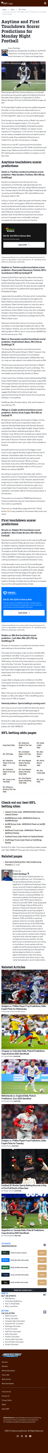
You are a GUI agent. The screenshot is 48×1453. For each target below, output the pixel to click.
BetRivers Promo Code (14, 830)
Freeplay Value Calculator (15, 1321)
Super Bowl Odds (9, 745)
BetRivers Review (12, 833)
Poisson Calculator (12, 1336)
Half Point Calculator (13, 1331)
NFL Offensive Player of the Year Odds (9, 763)
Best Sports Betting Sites (15, 862)
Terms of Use (6, 1392)
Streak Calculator (12, 1344)
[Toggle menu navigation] (45, 3)
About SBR (5, 1409)
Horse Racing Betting (13, 1301)
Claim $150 (22, 245)
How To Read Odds (12, 1303)
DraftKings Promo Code (14, 840)
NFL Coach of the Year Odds (9, 780)
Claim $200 (22, 613)
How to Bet (5, 1375)
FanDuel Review (37, 836)
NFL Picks (22, 9)
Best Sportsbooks (8, 1383)
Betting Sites (6, 1379)
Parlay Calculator (12, 1318)
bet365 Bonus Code (13, 824)
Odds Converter (11, 1316)
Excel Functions (11, 1329)
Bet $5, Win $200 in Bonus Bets (19, 1260)
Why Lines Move (11, 1306)
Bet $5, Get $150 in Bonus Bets (19, 1267)
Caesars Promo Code (13, 812)
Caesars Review (11, 814)
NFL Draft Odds (40, 780)
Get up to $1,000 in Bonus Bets (19, 1275)
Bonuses (5, 1362)
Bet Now (42, 1253)
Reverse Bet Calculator (14, 1339)
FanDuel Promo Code (13, 836)
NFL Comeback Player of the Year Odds (25, 754)
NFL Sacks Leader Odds (40, 745)
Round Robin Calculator (14, 1342)
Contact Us (5, 1396)
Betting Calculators (8, 1371)
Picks (12, 9)
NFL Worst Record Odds (40, 763)
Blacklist (5, 1366)
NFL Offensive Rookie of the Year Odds (9, 789)
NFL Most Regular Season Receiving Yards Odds (25, 780)
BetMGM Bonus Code (13, 818)
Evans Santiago (14, 48)
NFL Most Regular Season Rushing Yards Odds (25, 771)
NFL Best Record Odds (40, 754)
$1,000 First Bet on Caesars (18, 1253)
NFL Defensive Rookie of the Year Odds (25, 745)
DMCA (4, 1405)
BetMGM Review (11, 820)
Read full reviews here (23, 1290)
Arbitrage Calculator (13, 1326)
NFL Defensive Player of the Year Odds (9, 771)
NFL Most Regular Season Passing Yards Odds (25, 763)
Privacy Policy (7, 1400)
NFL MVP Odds (8, 754)
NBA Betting (10, 1298)
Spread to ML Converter (14, 1323)
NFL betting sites (18, 804)
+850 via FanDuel (21, 272)
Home (4, 9)
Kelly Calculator (11, 1334)
